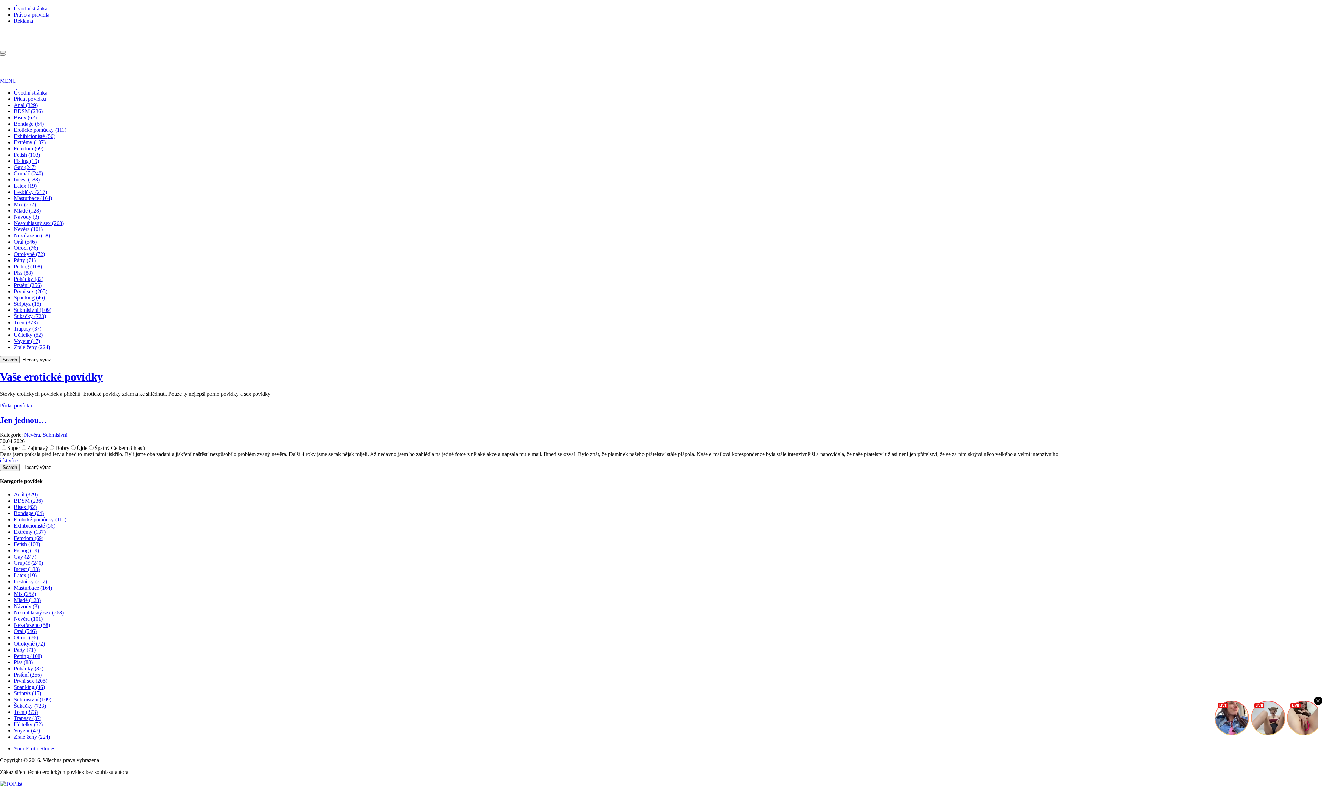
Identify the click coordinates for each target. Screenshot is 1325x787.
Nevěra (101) (28, 229)
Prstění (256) (28, 285)
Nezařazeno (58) (32, 235)
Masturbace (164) (33, 198)
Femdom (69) (28, 148)
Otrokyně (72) (29, 254)
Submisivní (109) (32, 310)
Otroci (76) (26, 248)
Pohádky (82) (28, 279)
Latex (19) (25, 186)
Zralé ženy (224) (32, 347)
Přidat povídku (30, 99)
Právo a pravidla (31, 15)
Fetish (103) (27, 155)
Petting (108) (28, 266)
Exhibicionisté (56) (34, 136)
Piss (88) (23, 273)
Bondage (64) (29, 124)
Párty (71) (25, 260)
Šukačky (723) (30, 316)
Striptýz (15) (27, 304)
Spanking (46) (29, 298)
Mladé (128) (27, 211)
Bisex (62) (25, 117)
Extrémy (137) (30, 142)
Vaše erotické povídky (51, 377)
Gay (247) (25, 167)
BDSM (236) (28, 111)
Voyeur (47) (27, 341)
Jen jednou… (23, 420)
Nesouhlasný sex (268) (39, 223)
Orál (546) (25, 242)
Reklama (23, 21)
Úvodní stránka (30, 8)
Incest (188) (27, 180)
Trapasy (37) (27, 329)
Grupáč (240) (28, 173)
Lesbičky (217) (30, 192)
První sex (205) (30, 291)
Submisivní (55, 435)
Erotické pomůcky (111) (40, 130)
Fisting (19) (26, 161)
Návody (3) (26, 217)
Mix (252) (25, 204)
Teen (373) (26, 322)
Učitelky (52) (28, 335)
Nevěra (32, 435)
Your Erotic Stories (34, 748)
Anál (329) (26, 105)
